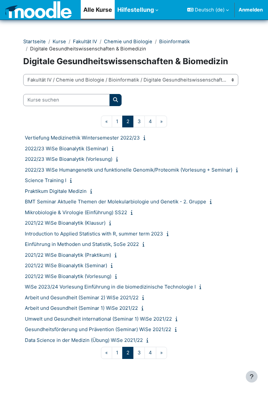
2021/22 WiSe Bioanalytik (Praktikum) (68, 255)
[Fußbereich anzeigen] (252, 377)
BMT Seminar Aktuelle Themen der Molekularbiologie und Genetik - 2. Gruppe (115, 201)
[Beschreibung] (146, 138)
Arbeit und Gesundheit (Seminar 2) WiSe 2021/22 (82, 297)
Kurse (59, 42)
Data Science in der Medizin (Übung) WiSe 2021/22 (84, 340)
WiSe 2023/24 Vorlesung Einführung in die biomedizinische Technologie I (110, 287)
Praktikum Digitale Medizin (56, 191)
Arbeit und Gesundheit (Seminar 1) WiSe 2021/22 (81, 308)
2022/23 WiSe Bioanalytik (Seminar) (66, 148)
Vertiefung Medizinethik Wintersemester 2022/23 (82, 138)
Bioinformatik (174, 42)
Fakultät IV (85, 42)
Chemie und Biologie (128, 42)
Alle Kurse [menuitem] (97, 9)
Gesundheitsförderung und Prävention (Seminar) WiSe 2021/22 (98, 329)
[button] (208, 10)
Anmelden (251, 10)
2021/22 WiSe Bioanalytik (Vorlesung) (68, 276)
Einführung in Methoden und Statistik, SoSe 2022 (82, 244)
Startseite (34, 42)
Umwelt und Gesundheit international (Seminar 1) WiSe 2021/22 (98, 319)
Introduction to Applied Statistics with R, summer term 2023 (94, 234)
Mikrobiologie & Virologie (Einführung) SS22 (76, 212)
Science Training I (45, 180)
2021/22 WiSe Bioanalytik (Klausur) (65, 223)
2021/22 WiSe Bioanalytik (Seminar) (66, 265)
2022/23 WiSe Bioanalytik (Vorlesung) (68, 159)
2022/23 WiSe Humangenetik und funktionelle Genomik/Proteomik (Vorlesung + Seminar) (128, 170)
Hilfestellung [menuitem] (135, 9)
